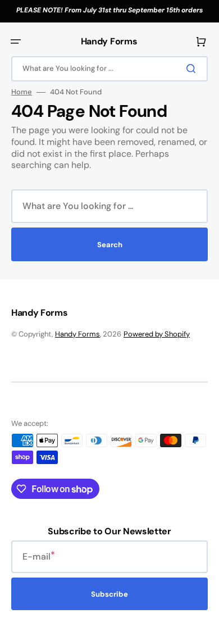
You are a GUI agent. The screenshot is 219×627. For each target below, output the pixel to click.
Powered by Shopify (157, 334)
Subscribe (109, 594)
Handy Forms (77, 334)
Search (109, 244)
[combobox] (109, 68)
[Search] (193, 68)
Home (21, 92)
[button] (15, 41)
